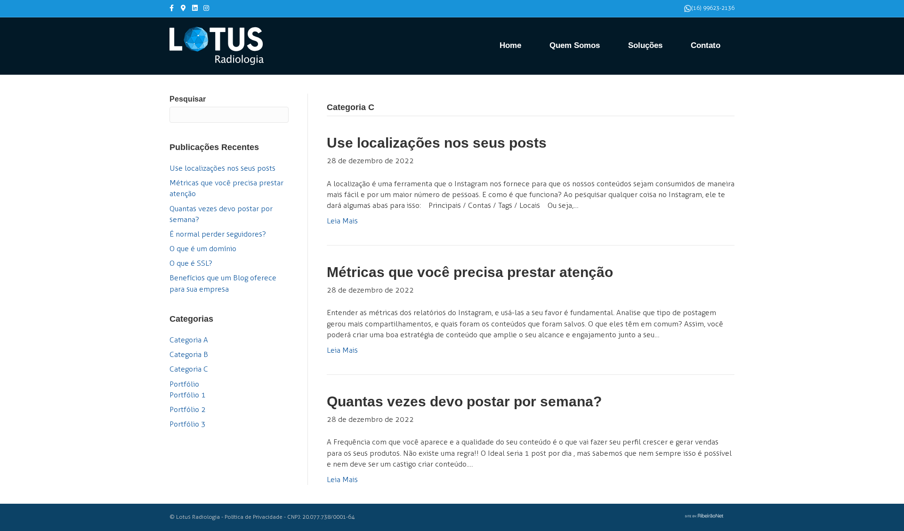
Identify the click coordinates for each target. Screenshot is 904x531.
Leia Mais (342, 220)
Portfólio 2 (188, 409)
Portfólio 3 (188, 424)
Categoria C (189, 369)
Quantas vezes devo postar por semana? (464, 401)
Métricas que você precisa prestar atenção (470, 272)
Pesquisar (188, 99)
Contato (705, 45)
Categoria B (189, 354)
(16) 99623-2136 (713, 8)
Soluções (645, 45)
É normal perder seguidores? (218, 234)
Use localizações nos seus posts (222, 168)
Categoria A (189, 339)
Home (510, 45)
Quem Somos (574, 45)
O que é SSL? (191, 263)
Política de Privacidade (253, 517)
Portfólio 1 (188, 394)
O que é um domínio (203, 248)
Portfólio (184, 384)
